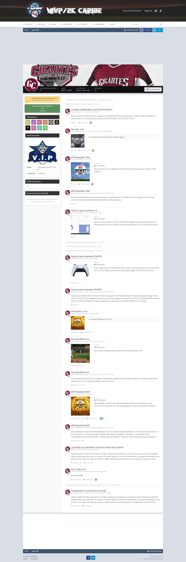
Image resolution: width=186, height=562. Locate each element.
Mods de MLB (94, 112)
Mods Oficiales (108, 131)
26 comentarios (87, 332)
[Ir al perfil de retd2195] (28, 122)
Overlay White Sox (80, 339)
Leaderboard (99, 24)
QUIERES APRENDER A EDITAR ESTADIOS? (91, 109)
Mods (90, 160)
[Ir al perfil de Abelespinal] (33, 122)
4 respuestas (88, 506)
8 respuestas (88, 479)
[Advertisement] (93, 48)
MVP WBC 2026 (77, 129)
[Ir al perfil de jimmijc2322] (39, 128)
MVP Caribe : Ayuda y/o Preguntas (100, 493)
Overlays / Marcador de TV (96, 341)
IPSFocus (34, 556)
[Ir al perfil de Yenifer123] (51, 122)
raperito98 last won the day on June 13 (45, 98)
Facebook (148, 30)
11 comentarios (85, 150)
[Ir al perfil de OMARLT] (45, 122)
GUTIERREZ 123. (71, 100)
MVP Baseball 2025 (79, 311)
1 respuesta (84, 122)
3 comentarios (84, 184)
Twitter (159, 30)
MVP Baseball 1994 (80, 157)
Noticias (41, 24)
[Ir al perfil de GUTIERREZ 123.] (56, 122)
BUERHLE (69, 104)
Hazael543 (69, 251)
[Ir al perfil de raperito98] (67, 111)
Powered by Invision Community (153, 559)
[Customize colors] (160, 11)
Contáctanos (34, 559)
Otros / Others (92, 259)
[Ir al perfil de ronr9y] (28, 128)
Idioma (25, 559)
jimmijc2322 (69, 246)
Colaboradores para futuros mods (98, 485)
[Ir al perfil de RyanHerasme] (33, 128)
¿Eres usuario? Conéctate (132, 11)
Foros (53, 24)
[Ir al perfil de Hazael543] (39, 122)
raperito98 (94, 100)
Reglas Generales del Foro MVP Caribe (102, 193)
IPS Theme (26, 556)
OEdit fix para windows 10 (84, 210)
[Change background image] (155, 11)
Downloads (67, 24)
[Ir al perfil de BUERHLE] (45, 128)
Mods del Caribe (101, 471)
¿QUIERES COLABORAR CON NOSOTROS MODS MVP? (97, 447)
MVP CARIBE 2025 (78, 469)
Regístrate (148, 11)
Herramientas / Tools (94, 213)
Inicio (29, 24)
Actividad (82, 24)
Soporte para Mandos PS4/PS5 (86, 256)
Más (112, 24)
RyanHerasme (70, 242)
